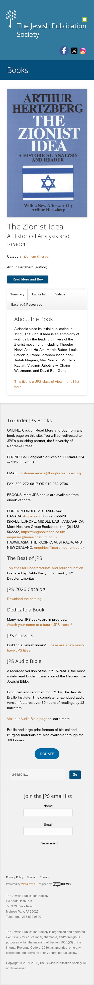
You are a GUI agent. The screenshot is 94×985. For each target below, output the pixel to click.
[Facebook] (64, 50)
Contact (44, 877)
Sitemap (31, 877)
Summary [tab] (17, 294)
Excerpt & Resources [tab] (26, 304)
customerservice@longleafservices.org (50, 473)
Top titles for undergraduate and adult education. (45, 568)
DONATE (47, 754)
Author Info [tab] (39, 294)
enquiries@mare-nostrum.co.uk (32, 537)
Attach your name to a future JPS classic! (39, 625)
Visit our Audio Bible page (27, 719)
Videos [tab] (60, 294)
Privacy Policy (14, 877)
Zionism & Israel (36, 256)
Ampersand (32, 516)
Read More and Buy (28, 279)
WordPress (28, 883)
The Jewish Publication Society (51, 30)
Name (48, 806)
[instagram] (83, 50)
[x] (74, 50)
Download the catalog (24, 599)
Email (48, 824)
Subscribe (48, 843)
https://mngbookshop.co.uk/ (43, 532)
